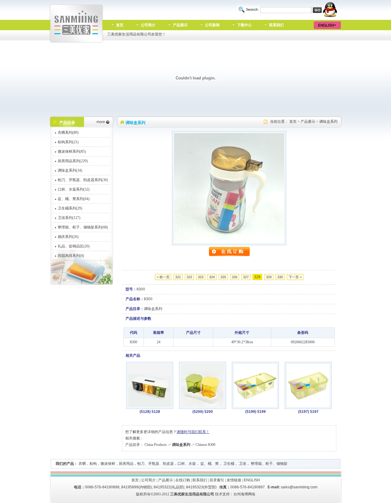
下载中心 (244, 25)
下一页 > (295, 277)
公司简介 (148, 25)
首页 (119, 25)
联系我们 (276, 25)
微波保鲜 (107, 463)
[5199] (255, 405)
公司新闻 (212, 25)
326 (234, 277)
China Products (155, 445)
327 (246, 277)
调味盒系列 (328, 121)
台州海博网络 (244, 494)
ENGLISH (252, 480)
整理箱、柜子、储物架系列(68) (83, 227)
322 (189, 277)
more (101, 122)
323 (200, 277)
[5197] (308, 405)
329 (269, 277)
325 (223, 277)
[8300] (229, 242)
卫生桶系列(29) (70, 208)
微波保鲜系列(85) (72, 151)
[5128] (149, 405)
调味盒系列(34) (70, 170)
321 (178, 277)
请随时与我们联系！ (193, 432)
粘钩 (93, 463)
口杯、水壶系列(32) (74, 189)
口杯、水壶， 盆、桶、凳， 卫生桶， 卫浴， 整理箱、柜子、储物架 (232, 463)
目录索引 (217, 480)
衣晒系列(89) (68, 132)
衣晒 (82, 463)
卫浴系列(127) (69, 218)
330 (280, 277)
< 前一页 (163, 277)
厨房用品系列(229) (73, 161)
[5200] (202, 405)
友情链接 (234, 480)
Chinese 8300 (205, 445)
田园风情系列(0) (71, 255)
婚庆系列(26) (68, 237)
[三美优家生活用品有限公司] (76, 42)
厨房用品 (126, 463)
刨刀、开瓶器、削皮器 (155, 463)
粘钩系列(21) (68, 142)
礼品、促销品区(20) (74, 246)
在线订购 (182, 480)
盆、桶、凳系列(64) (74, 199)
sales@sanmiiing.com (299, 487)
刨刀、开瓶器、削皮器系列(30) (83, 180)
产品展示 (180, 25)
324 (212, 277)
